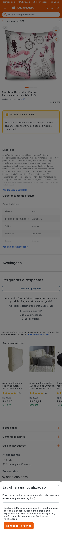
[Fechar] (58, 486)
